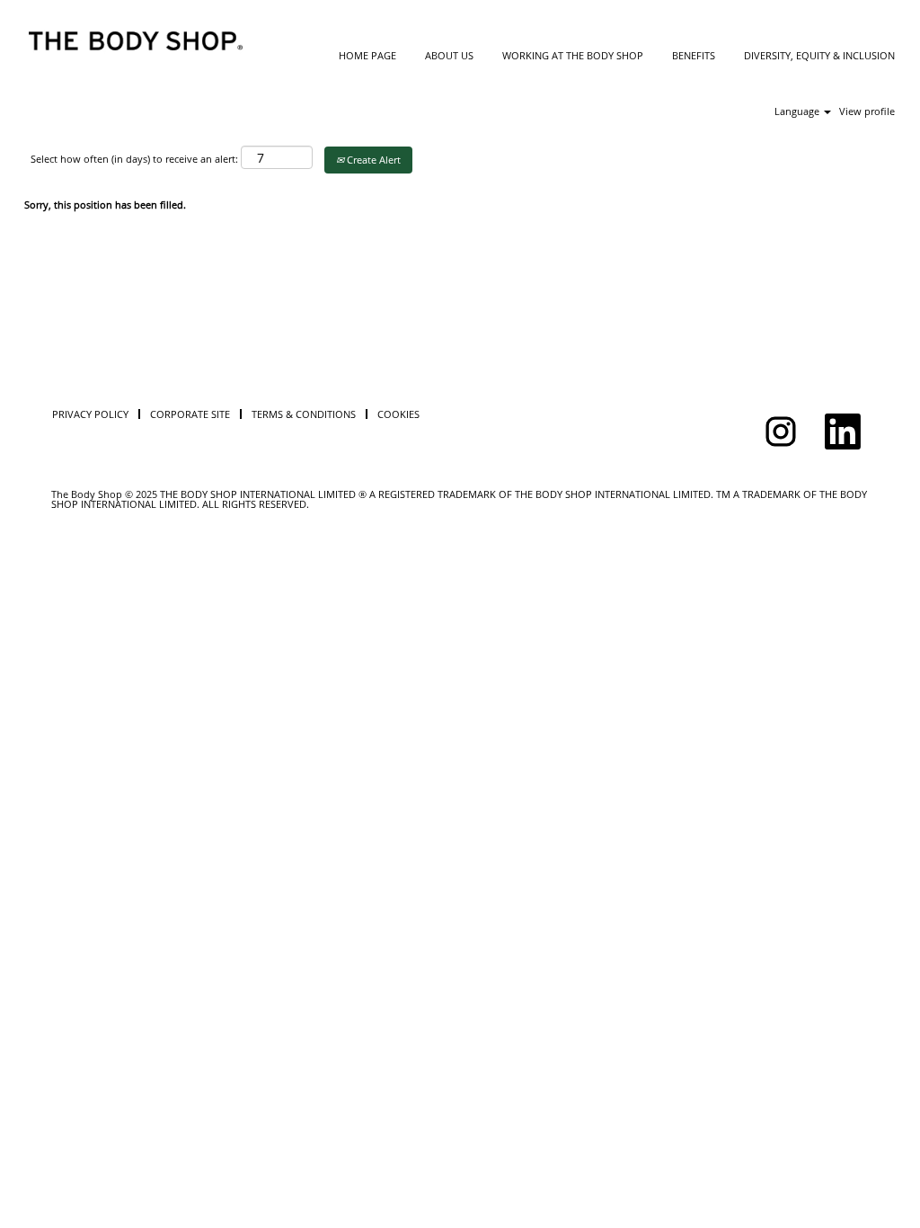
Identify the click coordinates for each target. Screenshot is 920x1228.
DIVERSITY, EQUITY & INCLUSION (819, 55)
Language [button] (798, 111)
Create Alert (372, 159)
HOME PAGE (367, 55)
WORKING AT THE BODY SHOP (572, 55)
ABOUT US (449, 55)
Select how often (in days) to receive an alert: (134, 158)
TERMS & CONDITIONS (304, 414)
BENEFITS (693, 55)
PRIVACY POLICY (90, 414)
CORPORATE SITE (190, 414)
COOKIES (398, 414)
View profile (867, 111)
